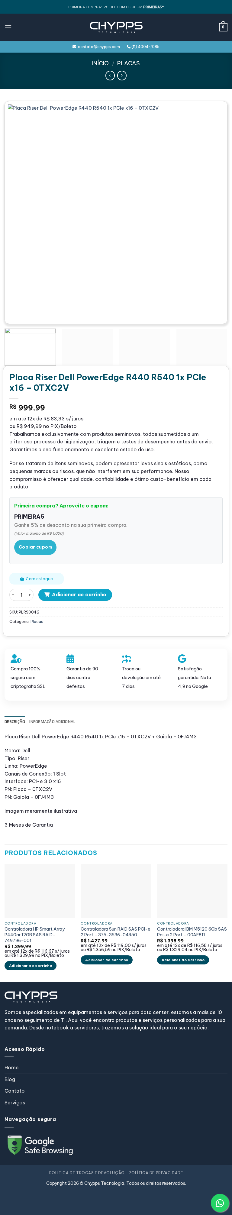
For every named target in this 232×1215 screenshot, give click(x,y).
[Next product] (110, 75)
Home (12, 1067)
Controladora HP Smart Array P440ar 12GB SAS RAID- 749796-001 (35, 934)
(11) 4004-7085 (145, 46)
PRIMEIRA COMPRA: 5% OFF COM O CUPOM (116, 7)
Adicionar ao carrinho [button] (30, 965)
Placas (128, 63)
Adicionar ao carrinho (79, 594)
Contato (15, 1091)
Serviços (15, 1103)
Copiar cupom (35, 547)
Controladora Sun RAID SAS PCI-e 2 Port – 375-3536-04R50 (115, 932)
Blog (10, 1079)
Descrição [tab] (15, 721)
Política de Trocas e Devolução (87, 1173)
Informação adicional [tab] (52, 721)
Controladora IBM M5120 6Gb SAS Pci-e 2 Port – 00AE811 (192, 932)
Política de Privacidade (156, 1173)
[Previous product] (122, 75)
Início (100, 63)
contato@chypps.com (98, 46)
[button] (8, 27)
